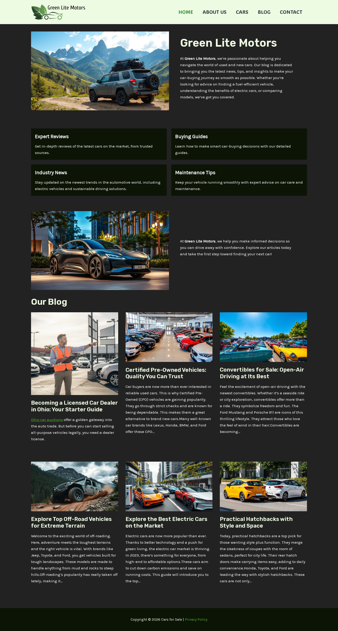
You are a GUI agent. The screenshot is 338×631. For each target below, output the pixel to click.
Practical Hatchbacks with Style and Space (256, 522)
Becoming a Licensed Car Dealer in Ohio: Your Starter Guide (74, 406)
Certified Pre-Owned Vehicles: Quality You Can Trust (166, 373)
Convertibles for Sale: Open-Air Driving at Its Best (262, 373)
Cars (242, 12)
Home (185, 12)
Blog (264, 12)
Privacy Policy (196, 619)
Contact (291, 12)
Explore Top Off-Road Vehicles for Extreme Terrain (71, 522)
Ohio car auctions (47, 419)
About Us (214, 12)
